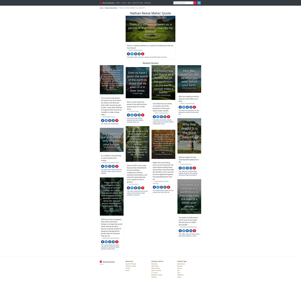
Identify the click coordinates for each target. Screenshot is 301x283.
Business (180, 266)
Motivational (181, 264)
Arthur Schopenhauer (162, 113)
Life (178, 270)
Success (179, 268)
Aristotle (153, 277)
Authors (118, 3)
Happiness (180, 275)
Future (179, 277)
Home (101, 8)
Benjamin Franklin (156, 275)
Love (178, 273)
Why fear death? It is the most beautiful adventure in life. (189, 159)
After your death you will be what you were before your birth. (189, 98)
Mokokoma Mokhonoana (111, 163)
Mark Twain (154, 266)
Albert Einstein (155, 268)
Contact (124, 3)
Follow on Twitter (131, 266)
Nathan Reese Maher (111, 8)
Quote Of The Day (137, 3)
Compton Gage (134, 111)
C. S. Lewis (154, 273)
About (129, 3)
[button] (199, 2)
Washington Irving (109, 117)
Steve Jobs (154, 264)
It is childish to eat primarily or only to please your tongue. (111, 158)
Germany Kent (133, 184)
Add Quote (147, 3)
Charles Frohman (186, 164)
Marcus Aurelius (156, 270)
